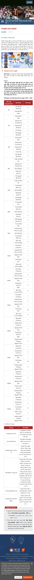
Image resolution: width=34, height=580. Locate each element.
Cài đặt (29, 2)
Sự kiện (3, 32)
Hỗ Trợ (20, 524)
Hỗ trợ (13, 542)
